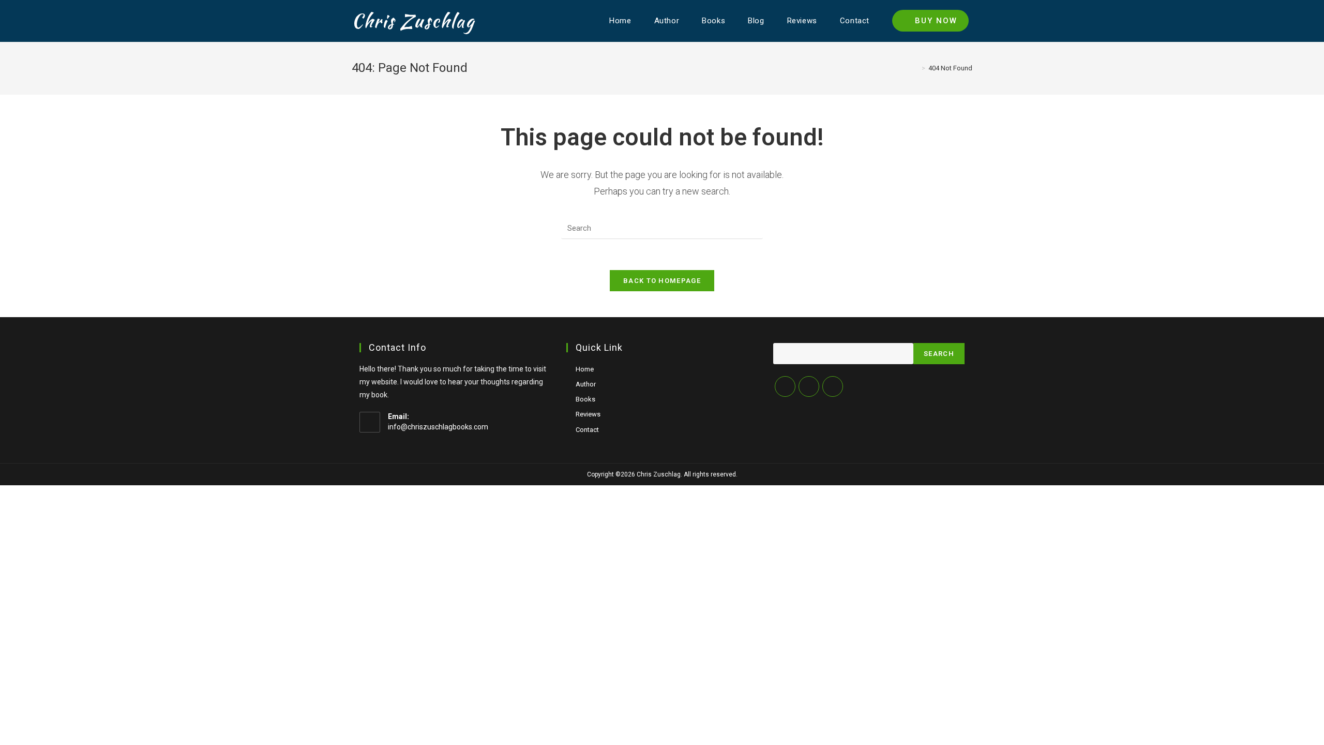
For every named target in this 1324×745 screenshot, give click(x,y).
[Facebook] (809, 386)
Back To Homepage (662, 281)
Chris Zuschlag (413, 21)
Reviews (588, 414)
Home (585, 369)
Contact (587, 430)
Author (586, 384)
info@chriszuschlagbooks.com (438, 427)
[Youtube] (832, 386)
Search (939, 353)
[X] (785, 386)
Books (585, 399)
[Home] (916, 68)
